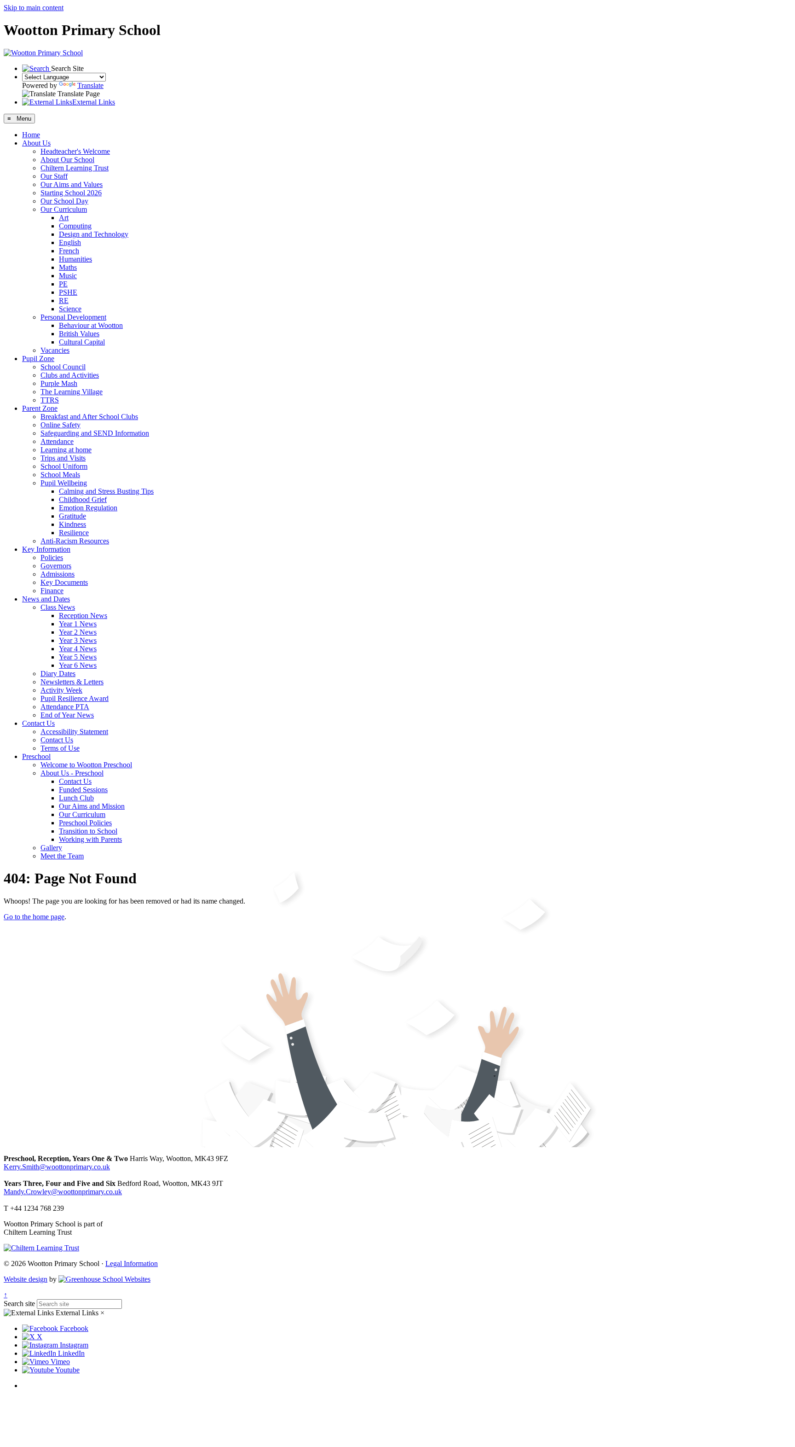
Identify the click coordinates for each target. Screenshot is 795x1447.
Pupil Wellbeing (63, 483)
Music (68, 276)
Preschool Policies (85, 823)
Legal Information (131, 1263)
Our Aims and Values (71, 184)
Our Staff (54, 176)
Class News (57, 607)
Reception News (83, 615)
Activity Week (61, 690)
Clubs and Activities (69, 375)
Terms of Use (60, 748)
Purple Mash (58, 383)
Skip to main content (33, 8)
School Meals (60, 474)
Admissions (57, 574)
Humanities (75, 259)
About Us (36, 143)
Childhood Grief (83, 499)
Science (70, 309)
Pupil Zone (38, 358)
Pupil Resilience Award (74, 698)
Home (31, 135)
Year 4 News (78, 649)
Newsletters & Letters (72, 682)
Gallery (51, 848)
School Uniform (63, 466)
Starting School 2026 (71, 193)
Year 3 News (78, 640)
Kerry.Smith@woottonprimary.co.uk (57, 1167)
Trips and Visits (63, 458)
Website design (25, 1279)
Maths (68, 267)
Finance (51, 591)
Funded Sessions (83, 790)
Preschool (36, 756)
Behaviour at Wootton (91, 325)
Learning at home (66, 450)
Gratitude (72, 516)
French (69, 251)
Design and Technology (93, 234)
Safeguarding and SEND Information (94, 433)
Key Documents (64, 582)
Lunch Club (76, 798)
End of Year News (67, 715)
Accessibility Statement (74, 731)
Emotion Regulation (88, 508)
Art (64, 218)
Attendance (57, 441)
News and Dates (46, 599)
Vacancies (54, 350)
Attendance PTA (64, 707)
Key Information (46, 549)
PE (63, 284)
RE (64, 300)
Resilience (74, 533)
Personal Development (73, 317)
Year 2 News (78, 632)
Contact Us (38, 723)
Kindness (72, 524)
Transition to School (88, 831)
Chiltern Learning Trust (74, 168)
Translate (90, 85)
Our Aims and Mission (92, 806)
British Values (79, 334)
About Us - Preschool (72, 773)
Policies (51, 557)
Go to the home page (34, 917)
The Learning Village (71, 392)
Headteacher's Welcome (75, 151)
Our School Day (64, 201)
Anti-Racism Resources (74, 541)
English (70, 242)
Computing (75, 226)
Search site (19, 1303)
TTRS (49, 400)
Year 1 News (78, 624)
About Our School (67, 159)
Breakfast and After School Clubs (89, 416)
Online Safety (60, 425)
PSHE (68, 292)
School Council (63, 367)
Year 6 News (78, 665)
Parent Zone (40, 408)
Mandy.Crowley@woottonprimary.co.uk (63, 1192)
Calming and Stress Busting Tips (106, 491)
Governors (55, 566)
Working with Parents (90, 839)
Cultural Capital (82, 342)
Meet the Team (62, 856)
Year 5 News (78, 657)
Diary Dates (57, 673)
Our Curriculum (63, 209)
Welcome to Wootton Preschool (86, 765)
